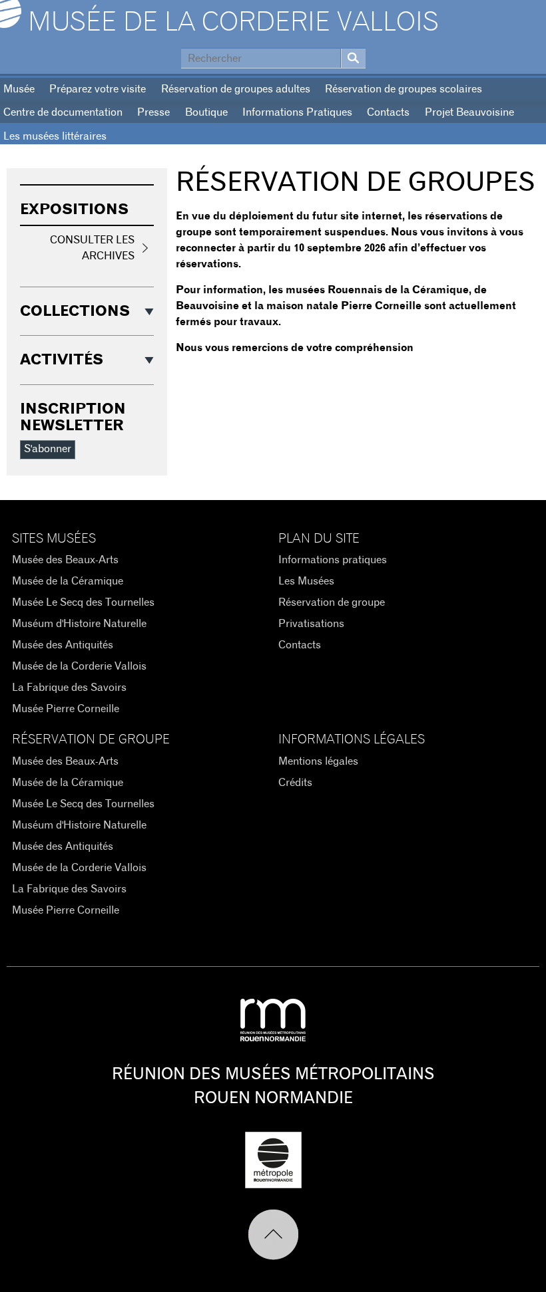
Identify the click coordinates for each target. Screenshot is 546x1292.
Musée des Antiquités (62, 645)
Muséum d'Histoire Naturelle (79, 623)
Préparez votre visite (97, 89)
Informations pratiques (332, 560)
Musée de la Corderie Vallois (233, 22)
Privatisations (311, 623)
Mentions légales (318, 761)
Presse (153, 112)
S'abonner (47, 449)
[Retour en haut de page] (273, 1235)
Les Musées (306, 581)
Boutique (206, 112)
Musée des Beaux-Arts (65, 560)
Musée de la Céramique (67, 581)
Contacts (388, 112)
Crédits (295, 782)
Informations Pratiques (297, 112)
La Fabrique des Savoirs (69, 687)
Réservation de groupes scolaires (403, 89)
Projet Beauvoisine (469, 112)
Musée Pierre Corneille (65, 709)
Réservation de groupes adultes (235, 89)
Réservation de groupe (331, 602)
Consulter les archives (92, 248)
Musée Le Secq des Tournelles (83, 602)
